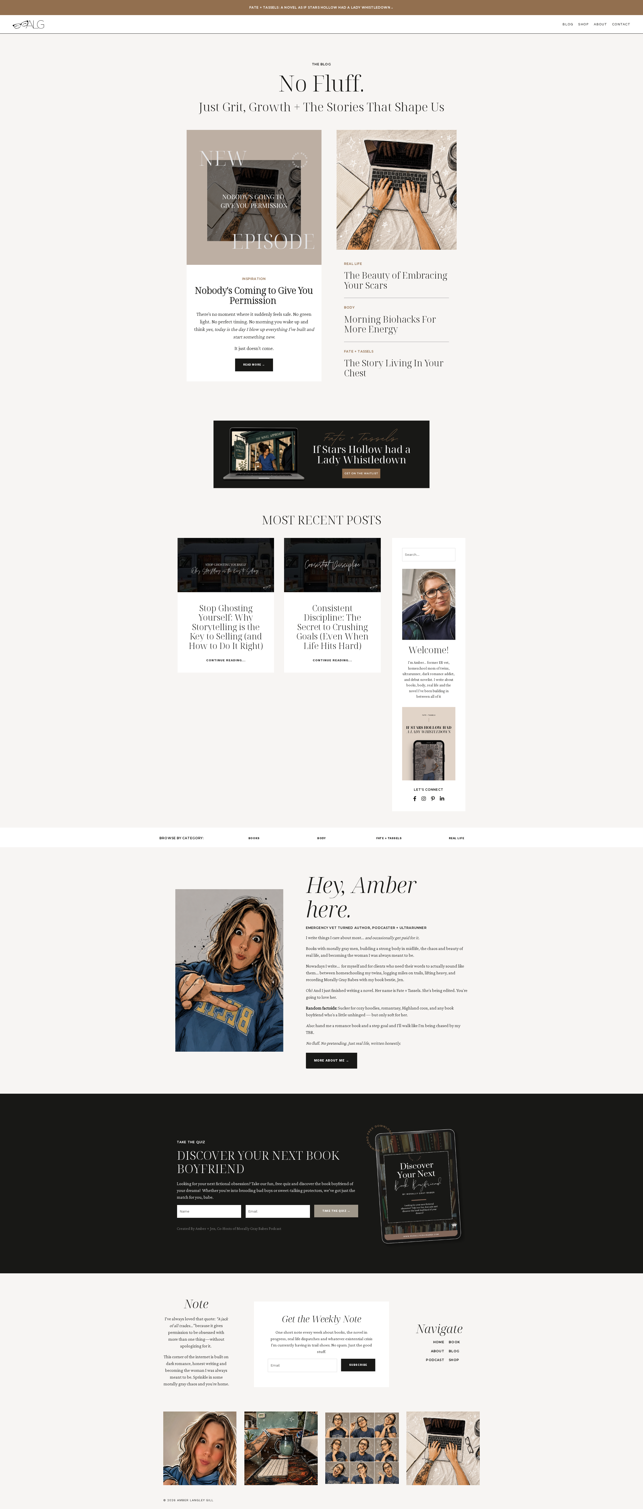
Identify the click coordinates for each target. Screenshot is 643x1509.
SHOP (583, 24)
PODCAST (435, 1360)
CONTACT (621, 24)
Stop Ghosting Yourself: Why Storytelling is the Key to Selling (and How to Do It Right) (226, 626)
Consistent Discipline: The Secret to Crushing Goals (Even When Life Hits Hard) (332, 626)
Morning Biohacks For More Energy (390, 324)
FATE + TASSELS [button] (389, 838)
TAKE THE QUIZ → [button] (336, 1211)
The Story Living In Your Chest (394, 368)
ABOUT (600, 24)
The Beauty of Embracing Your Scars (395, 280)
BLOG (567, 24)
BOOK (454, 1342)
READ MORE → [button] (254, 364)
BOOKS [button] (254, 838)
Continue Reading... (226, 660)
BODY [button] (321, 838)
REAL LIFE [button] (456, 838)
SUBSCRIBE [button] (358, 1365)
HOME (438, 1342)
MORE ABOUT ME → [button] (331, 1060)
